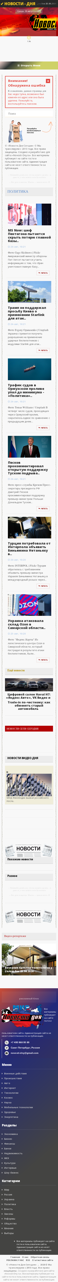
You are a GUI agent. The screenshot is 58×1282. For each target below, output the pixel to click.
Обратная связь (40, 1257)
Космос (8, 1097)
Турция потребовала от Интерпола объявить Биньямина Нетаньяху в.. (29, 548)
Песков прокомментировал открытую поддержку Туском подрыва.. (28, 467)
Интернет (10, 1087)
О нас (25, 1257)
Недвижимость (13, 1153)
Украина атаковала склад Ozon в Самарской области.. (27, 624)
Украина (9, 1199)
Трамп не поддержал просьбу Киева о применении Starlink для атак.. (27, 312)
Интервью (10, 1167)
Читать (44, 273)
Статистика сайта (42, 1260)
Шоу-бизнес (11, 1172)
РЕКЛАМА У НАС (15, 1260)
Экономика (11, 1134)
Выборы (9, 1233)
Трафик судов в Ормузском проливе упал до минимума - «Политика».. (26, 390)
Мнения (8, 1228)
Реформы (9, 1218)
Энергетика (11, 1116)
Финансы (9, 1143)
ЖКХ (6, 1158)
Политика (10, 1204)
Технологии (11, 1092)
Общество (10, 1223)
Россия (8, 1194)
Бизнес (8, 1138)
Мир (6, 1189)
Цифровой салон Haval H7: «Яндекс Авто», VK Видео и (28, 696)
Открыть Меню (31, 65)
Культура (10, 1163)
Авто (7, 1083)
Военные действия (15, 1073)
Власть (8, 1209)
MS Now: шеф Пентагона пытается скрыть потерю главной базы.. (29, 235)
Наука (7, 1102)
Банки (7, 1148)
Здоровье (10, 1112)
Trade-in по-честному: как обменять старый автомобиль (29, 705)
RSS (28, 1260)
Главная (15, 1257)
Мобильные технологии (18, 1107)
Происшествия (13, 1078)
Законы (8, 1213)
